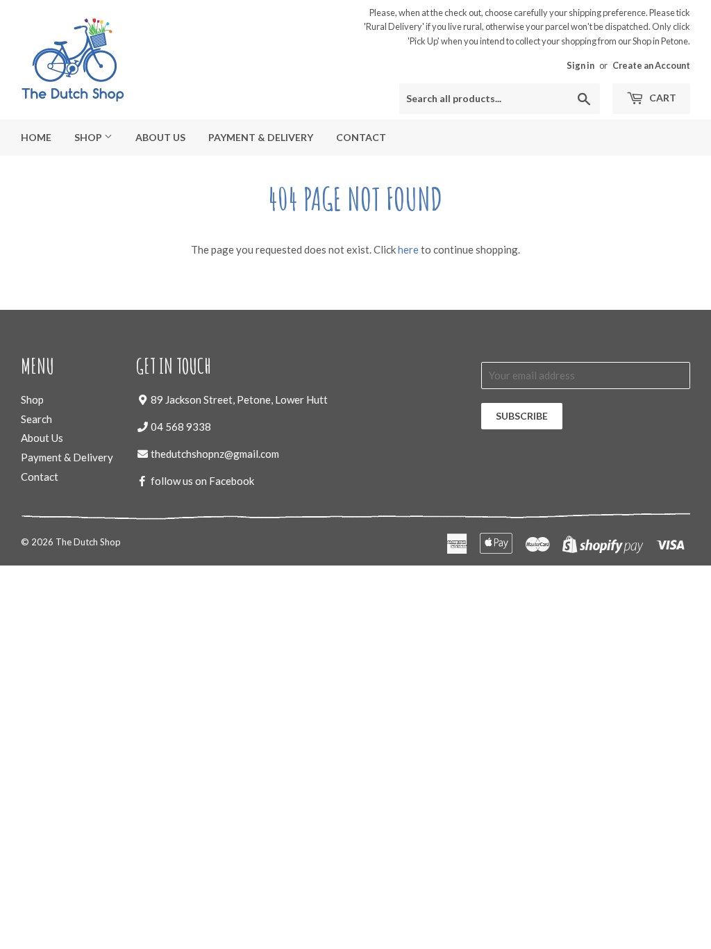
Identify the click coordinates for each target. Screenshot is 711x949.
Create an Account (651, 65)
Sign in (580, 65)
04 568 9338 (181, 426)
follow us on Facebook (202, 480)
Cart (661, 98)
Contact (361, 137)
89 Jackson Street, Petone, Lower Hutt (239, 399)
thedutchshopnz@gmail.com (215, 453)
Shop (89, 137)
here (408, 249)
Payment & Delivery (260, 137)
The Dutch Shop (88, 541)
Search (36, 419)
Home (36, 137)
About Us (160, 137)
